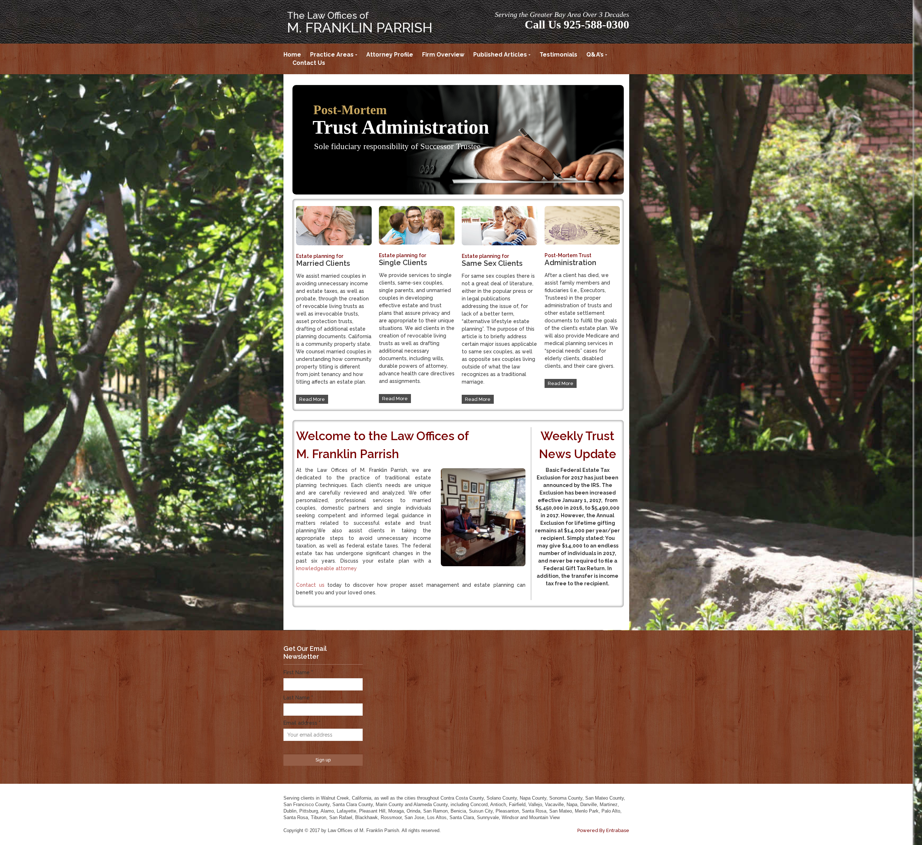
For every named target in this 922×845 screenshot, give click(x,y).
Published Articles (500, 54)
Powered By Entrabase (603, 830)
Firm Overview (443, 54)
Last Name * (298, 698)
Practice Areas (332, 54)
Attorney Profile (389, 54)
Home (292, 54)
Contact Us (308, 62)
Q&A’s (595, 54)
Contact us (310, 585)
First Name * (298, 672)
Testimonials (558, 54)
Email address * (302, 723)
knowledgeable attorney (326, 568)
